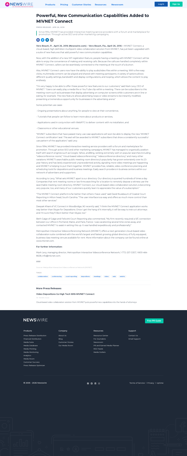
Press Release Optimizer (34, 365)
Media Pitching (30, 349)
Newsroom (98, 342)
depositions (85, 276)
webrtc (122, 276)
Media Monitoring (31, 352)
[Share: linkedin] (47, 40)
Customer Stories (66, 342)
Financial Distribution (32, 339)
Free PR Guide (154, 321)
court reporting (71, 276)
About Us (62, 336)
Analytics (27, 355)
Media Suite (29, 342)
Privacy (150, 383)
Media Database (31, 345)
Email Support (134, 339)
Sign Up (176, 4)
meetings (97, 276)
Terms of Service (137, 383)
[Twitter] (91, 383)
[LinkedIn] (95, 383)
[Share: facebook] (38, 40)
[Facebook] (88, 383)
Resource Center (101, 336)
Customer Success (32, 362)
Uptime (160, 383)
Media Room (29, 359)
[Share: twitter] (42, 40)
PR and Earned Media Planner (106, 345)
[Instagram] (99, 383)
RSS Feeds (98, 349)
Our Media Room (66, 345)
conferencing (57, 276)
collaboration (43, 276)
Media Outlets (100, 352)
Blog (61, 339)
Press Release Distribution (35, 336)
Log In (161, 4)
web (114, 276)
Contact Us (133, 336)
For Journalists (100, 339)
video (107, 276)
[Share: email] (52, 40)
